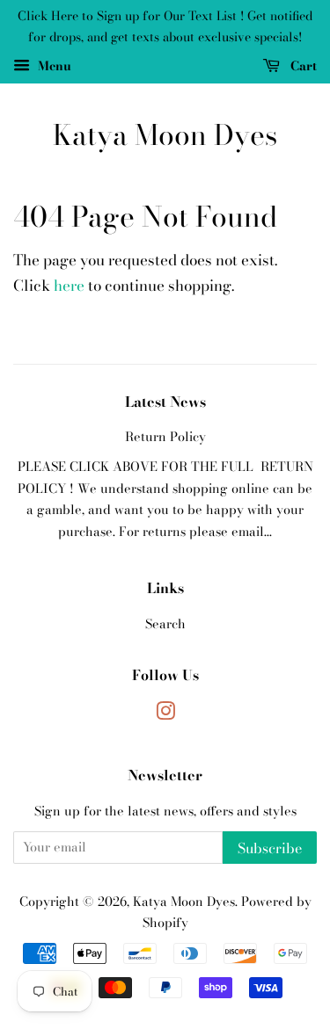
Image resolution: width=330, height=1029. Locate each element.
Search (165, 624)
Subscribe (270, 848)
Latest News (165, 401)
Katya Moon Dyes (165, 135)
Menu (52, 65)
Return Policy (165, 436)
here (69, 285)
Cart (302, 65)
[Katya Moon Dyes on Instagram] (165, 714)
